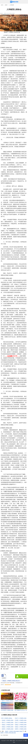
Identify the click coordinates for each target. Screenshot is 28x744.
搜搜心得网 (12, 740)
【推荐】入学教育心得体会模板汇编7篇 (13, 731)
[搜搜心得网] (14, 2)
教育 (6, 5)
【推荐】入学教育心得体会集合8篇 (8, 732)
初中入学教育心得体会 (6, 718)
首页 (2, 5)
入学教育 (11, 5)
